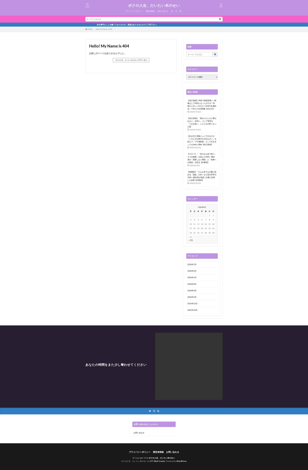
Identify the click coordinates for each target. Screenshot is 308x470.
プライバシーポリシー (134, 11)
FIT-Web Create (157, 461)
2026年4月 (191, 284)
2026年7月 (191, 264)
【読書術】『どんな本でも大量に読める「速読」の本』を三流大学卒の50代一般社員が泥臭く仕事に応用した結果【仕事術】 (201, 176)
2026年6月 (191, 271)
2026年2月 (191, 297)
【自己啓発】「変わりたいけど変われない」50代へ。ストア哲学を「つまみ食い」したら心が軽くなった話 (201, 122)
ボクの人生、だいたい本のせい (154, 5)
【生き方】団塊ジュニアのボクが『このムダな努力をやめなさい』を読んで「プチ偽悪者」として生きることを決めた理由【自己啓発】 (201, 140)
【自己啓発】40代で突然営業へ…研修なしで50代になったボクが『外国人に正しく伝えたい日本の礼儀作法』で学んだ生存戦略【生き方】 (201, 104)
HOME (90, 29)
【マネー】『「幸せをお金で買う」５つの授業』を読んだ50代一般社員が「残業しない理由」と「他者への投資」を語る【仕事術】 (201, 158)
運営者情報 (150, 11)
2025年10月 (192, 310)
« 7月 (191, 240)
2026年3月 (191, 290)
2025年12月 (192, 303)
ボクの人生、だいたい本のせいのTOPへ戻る (131, 60)
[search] (220, 19)
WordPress (181, 461)
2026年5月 (191, 277)
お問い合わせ (162, 11)
